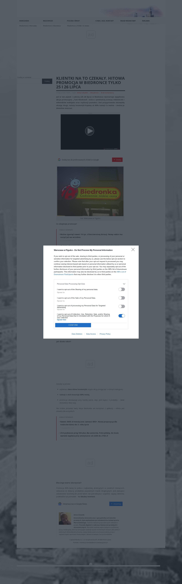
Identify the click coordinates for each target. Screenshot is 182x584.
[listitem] (91, 284)
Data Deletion (77, 334)
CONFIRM (73, 325)
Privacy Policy (105, 334)
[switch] (121, 289)
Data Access (91, 334)
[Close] (133, 250)
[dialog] (91, 292)
